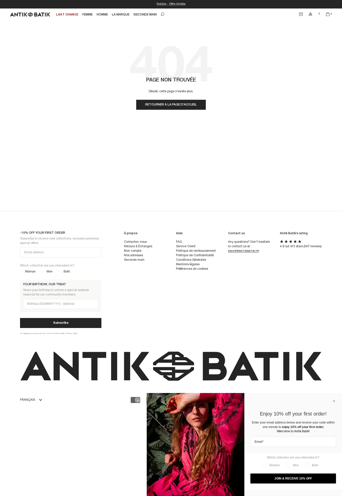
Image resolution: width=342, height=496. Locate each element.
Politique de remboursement (196, 251)
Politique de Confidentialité (195, 255)
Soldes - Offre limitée (171, 4)
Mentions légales (188, 264)
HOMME (102, 14)
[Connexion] (310, 14)
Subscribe (61, 323)
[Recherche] (162, 14)
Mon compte (132, 251)
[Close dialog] (334, 401)
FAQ (179, 241)
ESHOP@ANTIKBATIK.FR (243, 251)
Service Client (186, 246)
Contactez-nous (135, 241)
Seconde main (134, 259)
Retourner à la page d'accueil (171, 104)
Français (27, 399)
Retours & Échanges (138, 246)
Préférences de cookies (192, 269)
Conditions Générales (191, 259)
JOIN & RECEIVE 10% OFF (293, 478)
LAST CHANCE (67, 14)
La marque (120, 14)
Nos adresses (133, 255)
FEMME (87, 14)
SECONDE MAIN (145, 14)
